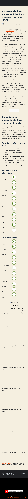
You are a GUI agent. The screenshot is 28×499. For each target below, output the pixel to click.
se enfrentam (10, 31)
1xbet (3, 474)
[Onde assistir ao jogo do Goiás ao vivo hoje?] (14, 443)
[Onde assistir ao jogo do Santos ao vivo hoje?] (14, 422)
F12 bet (6, 474)
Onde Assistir (8, 463)
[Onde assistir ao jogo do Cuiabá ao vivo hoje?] (14, 400)
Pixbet (18, 473)
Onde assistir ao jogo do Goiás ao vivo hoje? (14, 452)
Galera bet (8, 473)
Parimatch (13, 473)
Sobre (19, 496)
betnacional (11, 474)
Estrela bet (22, 473)
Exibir (16, 110)
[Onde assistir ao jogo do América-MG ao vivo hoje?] (14, 358)
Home (3, 463)
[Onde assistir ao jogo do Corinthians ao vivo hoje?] (14, 379)
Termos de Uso (17, 497)
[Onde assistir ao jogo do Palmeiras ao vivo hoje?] (14, 336)
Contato (24, 497)
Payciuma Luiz (14, 305)
